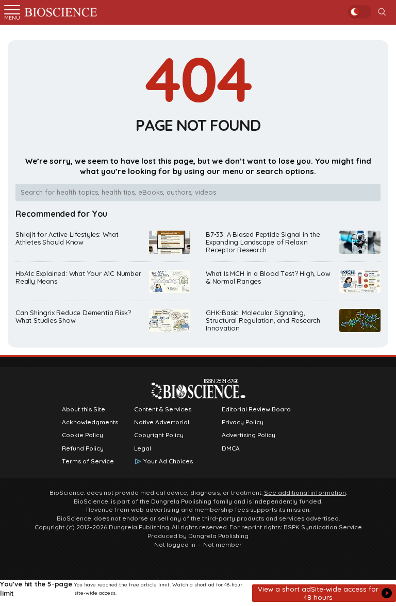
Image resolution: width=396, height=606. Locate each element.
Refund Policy (83, 448)
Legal (142, 448)
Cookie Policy (82, 435)
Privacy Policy (242, 422)
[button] (324, 593)
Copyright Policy (159, 435)
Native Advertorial (161, 422)
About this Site (83, 409)
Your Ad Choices (168, 461)
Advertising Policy (248, 435)
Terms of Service (88, 461)
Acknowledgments (90, 422)
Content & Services (162, 409)
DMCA (231, 448)
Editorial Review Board (256, 409)
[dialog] (198, 593)
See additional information (305, 492)
